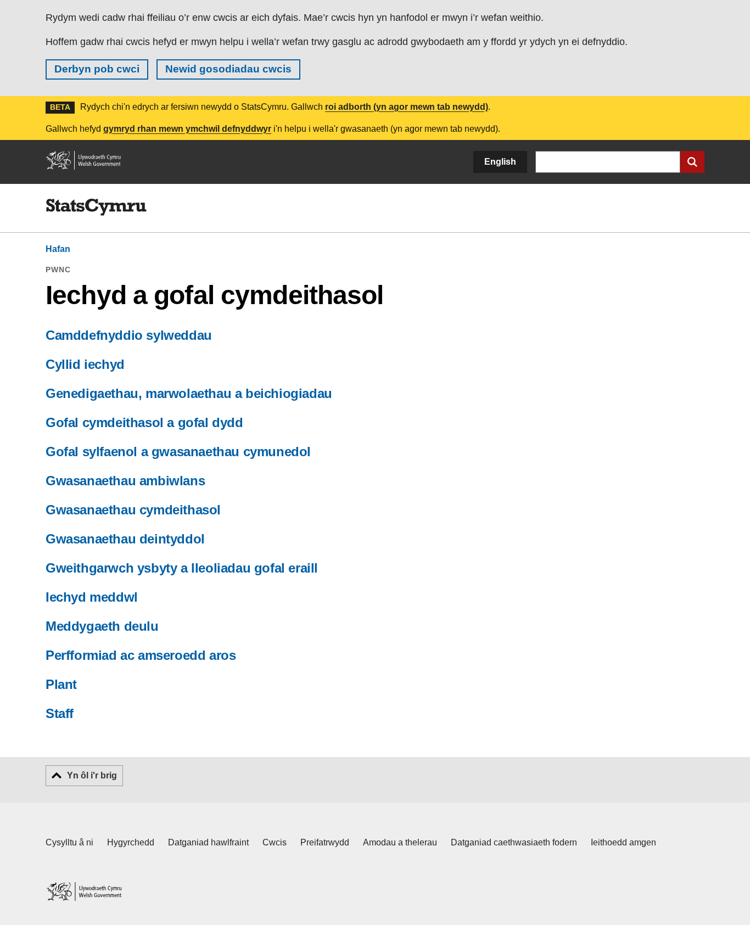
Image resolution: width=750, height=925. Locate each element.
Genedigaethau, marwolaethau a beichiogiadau (189, 393)
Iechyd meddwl (92, 597)
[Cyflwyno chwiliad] (692, 162)
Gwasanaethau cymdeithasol (133, 509)
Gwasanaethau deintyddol (125, 538)
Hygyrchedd (130, 842)
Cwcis (274, 842)
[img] (96, 207)
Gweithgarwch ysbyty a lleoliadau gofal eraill (182, 567)
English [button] (500, 161)
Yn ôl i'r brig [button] (92, 775)
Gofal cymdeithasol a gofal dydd (144, 422)
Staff (60, 713)
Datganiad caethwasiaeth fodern (514, 842)
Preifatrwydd (324, 842)
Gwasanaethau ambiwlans (125, 480)
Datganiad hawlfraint (208, 842)
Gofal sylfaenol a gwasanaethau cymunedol (178, 451)
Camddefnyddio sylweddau (129, 335)
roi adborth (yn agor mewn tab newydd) (406, 106)
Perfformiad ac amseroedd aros (141, 655)
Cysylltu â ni (69, 842)
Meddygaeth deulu (102, 626)
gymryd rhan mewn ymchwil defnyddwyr (187, 128)
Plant (61, 684)
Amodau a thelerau (400, 842)
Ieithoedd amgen (623, 842)
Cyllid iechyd (85, 364)
